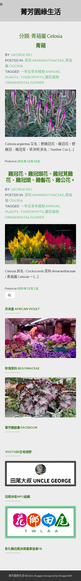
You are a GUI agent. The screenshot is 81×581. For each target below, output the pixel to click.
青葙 (41, 45)
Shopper (38, 575)
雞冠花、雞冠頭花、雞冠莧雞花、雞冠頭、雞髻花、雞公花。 (40, 176)
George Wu (21, 55)
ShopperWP (65, 575)
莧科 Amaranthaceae (44, 60)
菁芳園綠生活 (41, 11)
